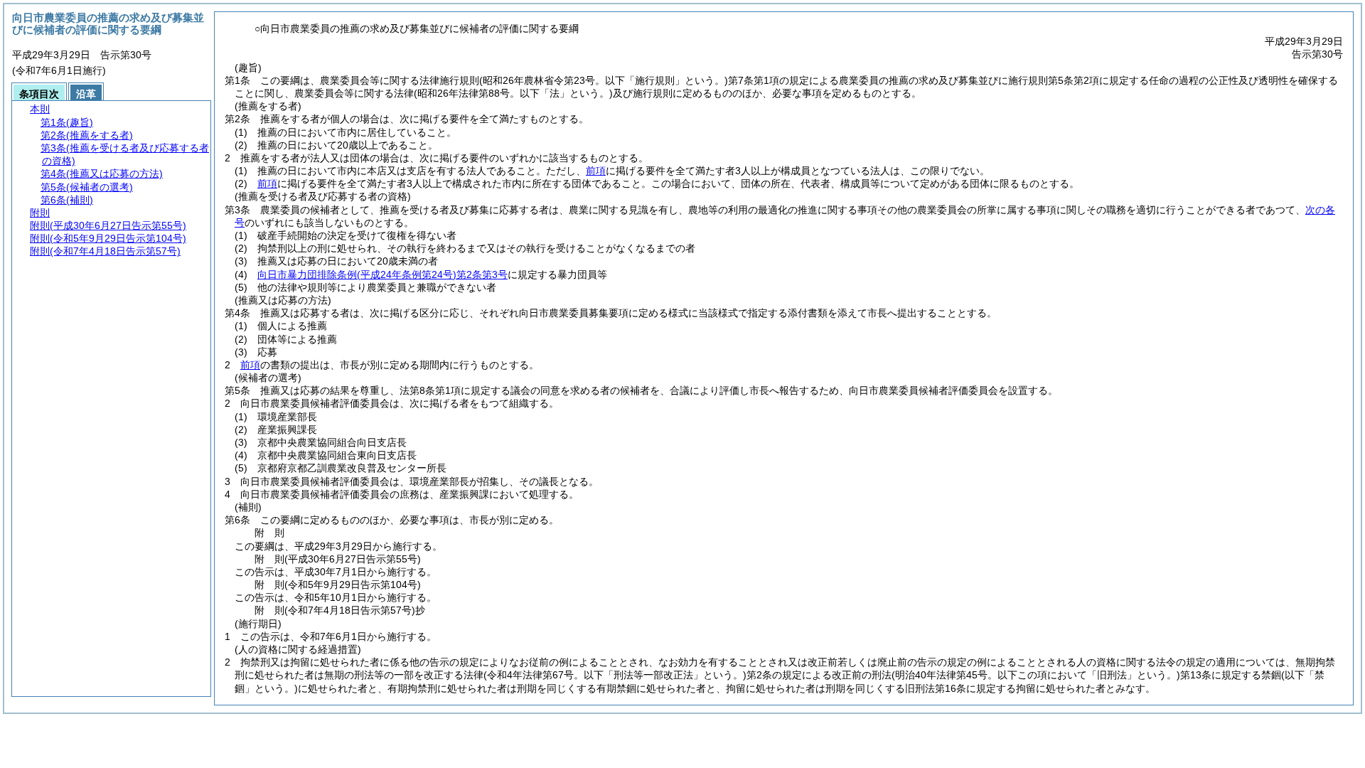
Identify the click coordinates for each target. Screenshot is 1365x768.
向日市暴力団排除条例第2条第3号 (382, 274)
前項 (596, 170)
